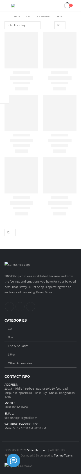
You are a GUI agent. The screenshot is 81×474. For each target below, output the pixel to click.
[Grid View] (70, 25)
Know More (44, 292)
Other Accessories (20, 363)
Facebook (9, 306)
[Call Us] (13, 460)
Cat (10, 329)
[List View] (74, 25)
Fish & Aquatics (18, 346)
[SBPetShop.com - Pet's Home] (20, 5)
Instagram (20, 306)
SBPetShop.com (15, 276)
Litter (11, 354)
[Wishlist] (57, 6)
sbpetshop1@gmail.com (20, 418)
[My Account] (47, 6)
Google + (30, 306)
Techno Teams (63, 455)
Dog (10, 337)
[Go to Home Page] (6, 16)
